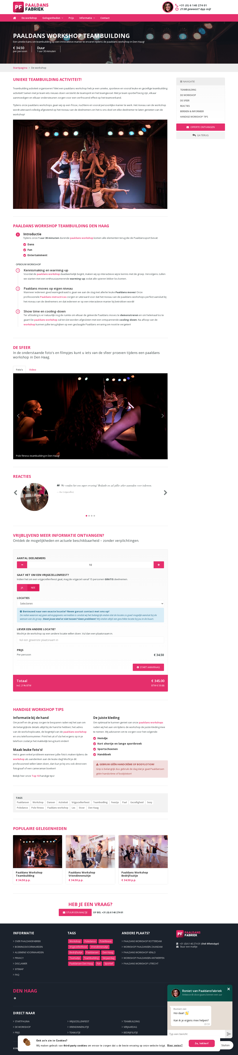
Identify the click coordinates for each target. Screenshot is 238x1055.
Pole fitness (37, 807)
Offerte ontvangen (202, 127)
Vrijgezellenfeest (81, 802)
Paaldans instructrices (53, 297)
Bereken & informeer (192, 111)
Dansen (51, 802)
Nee (33, 587)
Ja (22, 587)
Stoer (82, 807)
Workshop (38, 802)
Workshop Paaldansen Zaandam (143, 946)
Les (73, 807)
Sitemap (19, 969)
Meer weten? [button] (175, 1045)
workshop (29, 324)
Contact (105, 18)
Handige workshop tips (194, 116)
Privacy (19, 958)
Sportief (109, 963)
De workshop (29, 18)
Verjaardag (108, 958)
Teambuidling (100, 802)
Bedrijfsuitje (76, 952)
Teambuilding (188, 89)
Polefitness (105, 941)
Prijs (71, 18)
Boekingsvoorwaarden (29, 946)
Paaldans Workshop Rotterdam (143, 941)
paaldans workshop (81, 238)
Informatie (85, 18)
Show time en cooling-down (45, 311)
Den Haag (93, 807)
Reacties (185, 106)
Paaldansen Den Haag (81, 963)
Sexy (149, 802)
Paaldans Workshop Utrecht (141, 963)
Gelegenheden (51, 18)
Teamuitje (75, 958)
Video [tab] (32, 369)
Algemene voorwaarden (29, 952)
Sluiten (225, 1045)
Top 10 (35, 775)
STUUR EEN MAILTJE (77, 912)
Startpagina (20, 67)
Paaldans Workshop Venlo (140, 952)
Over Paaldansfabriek (28, 941)
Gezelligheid (137, 802)
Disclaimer (21, 963)
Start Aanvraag (150, 667)
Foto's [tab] (19, 369)
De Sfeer (184, 100)
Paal (124, 802)
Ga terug (203, 135)
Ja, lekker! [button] (202, 1043)
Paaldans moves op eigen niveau (48, 288)
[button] (24, 416)
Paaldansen (23, 802)
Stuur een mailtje (188, 946)
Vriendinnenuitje (99, 946)
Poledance (22, 807)
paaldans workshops (151, 722)
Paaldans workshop (57, 807)
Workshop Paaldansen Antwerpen (144, 958)
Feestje (115, 802)
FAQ (17, 974)
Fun (99, 963)
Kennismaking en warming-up (46, 270)
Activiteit (63, 802)
